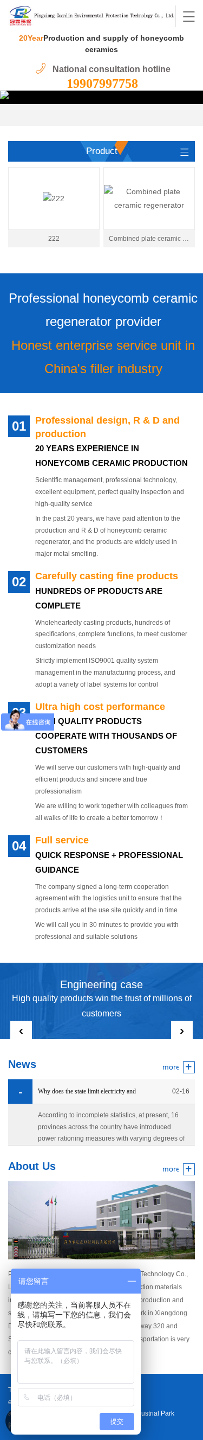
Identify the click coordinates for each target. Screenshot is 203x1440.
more (170, 1067)
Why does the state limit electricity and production (87, 1095)
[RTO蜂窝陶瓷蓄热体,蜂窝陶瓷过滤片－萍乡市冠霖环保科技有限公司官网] (92, 16)
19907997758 (102, 83)
